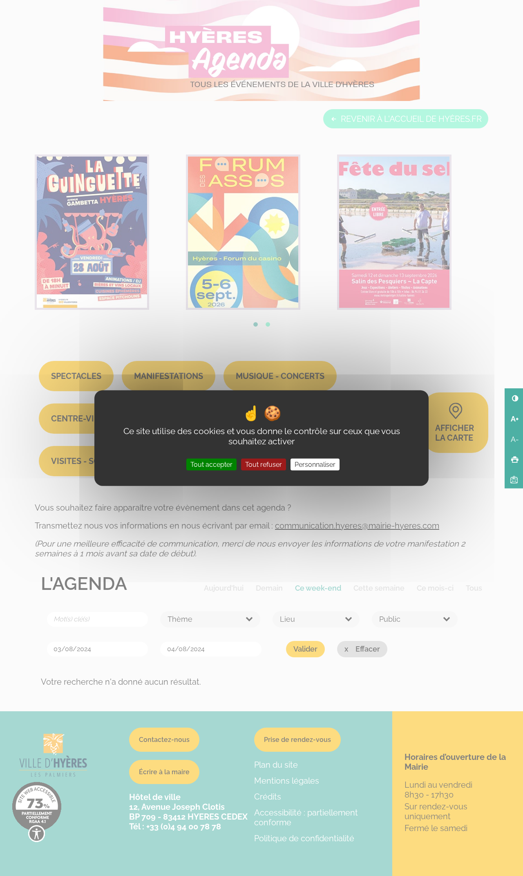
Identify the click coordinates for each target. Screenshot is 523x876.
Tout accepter (211, 464)
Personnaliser (315, 464)
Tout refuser (263, 464)
